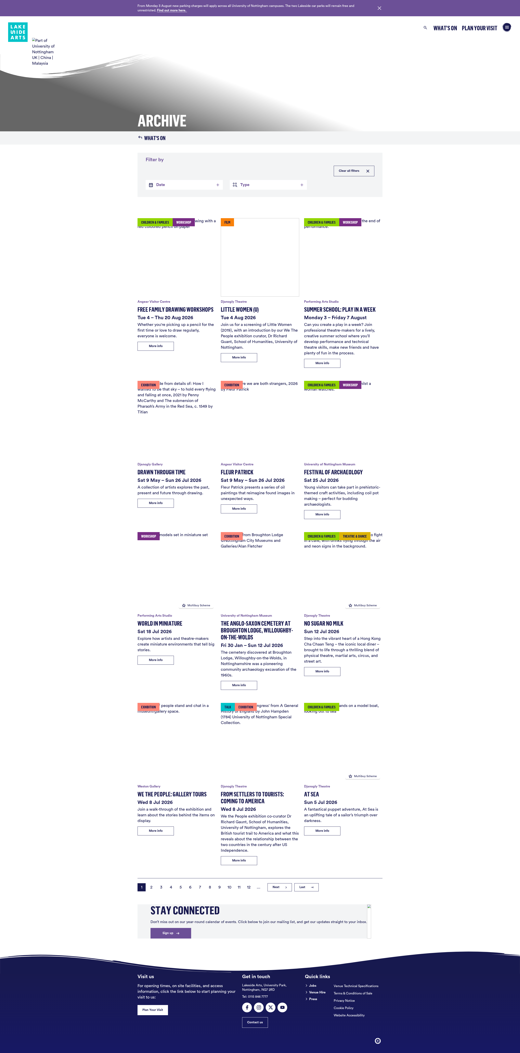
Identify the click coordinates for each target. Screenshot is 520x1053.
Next (276, 887)
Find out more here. (172, 10)
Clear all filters (349, 170)
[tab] (184, 185)
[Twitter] (270, 1007)
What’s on (445, 28)
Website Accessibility (349, 1015)
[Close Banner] (379, 8)
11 (239, 887)
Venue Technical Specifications (356, 986)
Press (313, 999)
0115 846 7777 (255, 996)
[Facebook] (247, 1007)
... (258, 887)
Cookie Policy (343, 1008)
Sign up (167, 933)
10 (229, 887)
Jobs (312, 985)
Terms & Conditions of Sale (353, 993)
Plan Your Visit (479, 28)
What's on (155, 138)
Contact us (255, 1022)
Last (302, 887)
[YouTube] (282, 1007)
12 (249, 887)
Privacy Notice (344, 1000)
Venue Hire (317, 992)
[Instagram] (259, 1007)
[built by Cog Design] (378, 1041)
